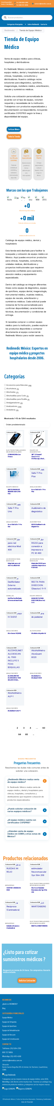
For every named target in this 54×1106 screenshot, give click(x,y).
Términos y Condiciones (43, 1099)
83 (43, 728)
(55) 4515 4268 (15, 1056)
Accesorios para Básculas (17, 385)
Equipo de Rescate (8, 1034)
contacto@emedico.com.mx (12, 1060)
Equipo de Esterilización (10, 1039)
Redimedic (10, 30)
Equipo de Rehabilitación (11, 1030)
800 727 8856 (7, 1052)
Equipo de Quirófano (9, 1026)
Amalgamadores (13, 403)
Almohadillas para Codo (16, 396)
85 (26, 734)
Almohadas (10, 392)
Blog (3, 1008)
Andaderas (10, 410)
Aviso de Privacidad (27, 1102)
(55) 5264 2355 (15, 1048)
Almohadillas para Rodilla (16, 399)
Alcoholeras (11, 388)
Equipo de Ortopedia (9, 1021)
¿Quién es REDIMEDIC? (10, 1003)
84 (19, 734)
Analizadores (11, 406)
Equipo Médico (7, 1017)
